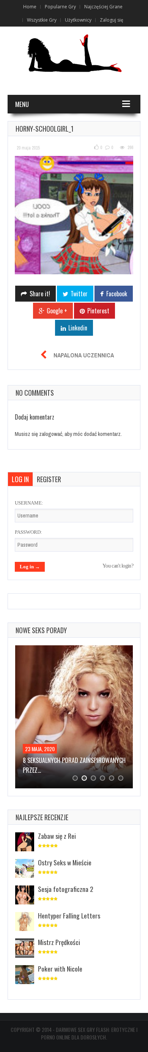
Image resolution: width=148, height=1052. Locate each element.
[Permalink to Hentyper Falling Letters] (24, 922)
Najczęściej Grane (103, 6)
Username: (29, 503)
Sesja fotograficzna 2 (65, 889)
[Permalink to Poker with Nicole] (24, 975)
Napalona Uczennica (84, 355)
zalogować (50, 434)
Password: (28, 532)
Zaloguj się (111, 20)
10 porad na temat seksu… (73, 760)
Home (29, 6)
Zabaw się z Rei (57, 836)
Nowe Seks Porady (41, 630)
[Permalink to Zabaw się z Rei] (24, 842)
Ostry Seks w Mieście (64, 862)
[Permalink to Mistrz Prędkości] (24, 948)
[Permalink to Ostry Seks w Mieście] (24, 869)
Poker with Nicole (60, 968)
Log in (20, 479)
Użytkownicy (78, 20)
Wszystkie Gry (42, 20)
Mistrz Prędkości (59, 942)
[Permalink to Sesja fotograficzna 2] (24, 895)
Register (49, 479)
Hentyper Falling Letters (69, 915)
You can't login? (117, 566)
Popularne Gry (60, 6)
